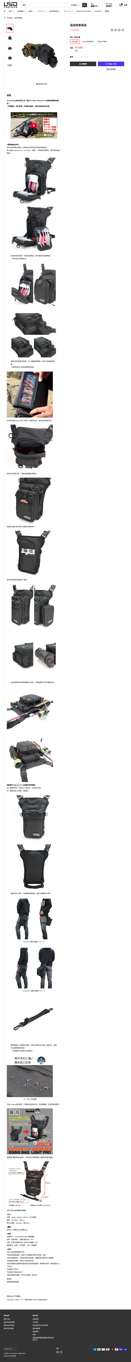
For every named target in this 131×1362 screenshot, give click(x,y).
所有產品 (9, 18)
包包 (10, 11)
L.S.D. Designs (74, 30)
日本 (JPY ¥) (8, 1349)
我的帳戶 (109, 6)
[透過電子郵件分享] (123, 29)
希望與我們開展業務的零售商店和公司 (43, 1339)
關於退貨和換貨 (9, 1325)
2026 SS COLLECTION (83, 11)
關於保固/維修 (9, 1328)
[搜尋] (84, 5)
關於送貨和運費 (9, 1322)
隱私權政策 (36, 1328)
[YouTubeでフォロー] (61, 1352)
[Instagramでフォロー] (57, 1352)
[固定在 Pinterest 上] (115, 29)
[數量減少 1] (77, 57)
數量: (72, 57)
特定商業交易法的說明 (40, 1325)
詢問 (34, 1334)
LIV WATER (97, 11)
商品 (30, 11)
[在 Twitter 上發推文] (119, 29)
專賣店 (107, 11)
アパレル (40, 11)
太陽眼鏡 (20, 11)
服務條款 (36, 1331)
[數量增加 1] (87, 57)
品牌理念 (36, 1319)
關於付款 (7, 1319)
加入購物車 (83, 64)
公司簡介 (36, 1322)
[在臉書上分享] (112, 29)
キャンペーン (68, 11)
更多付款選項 (111, 69)
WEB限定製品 (53, 11)
